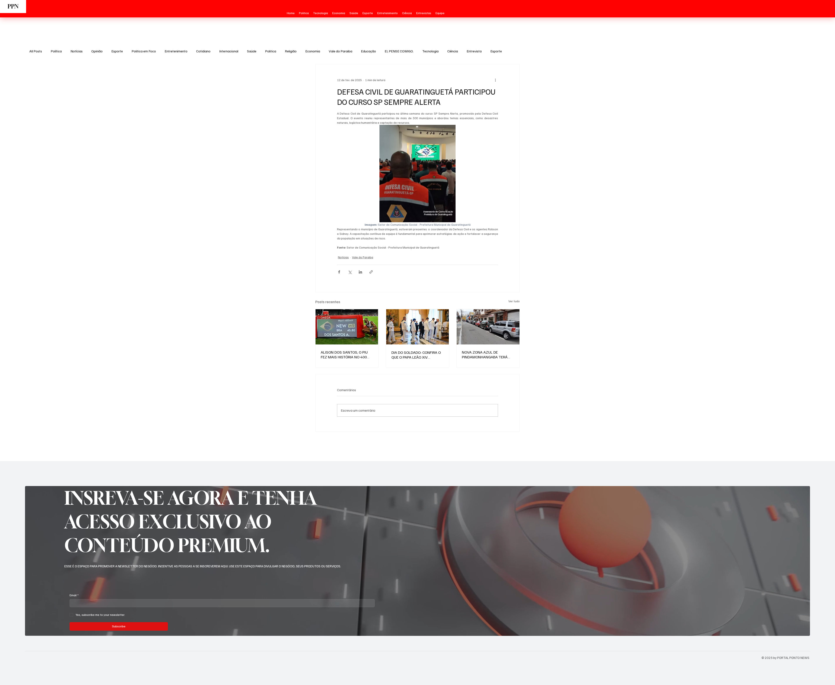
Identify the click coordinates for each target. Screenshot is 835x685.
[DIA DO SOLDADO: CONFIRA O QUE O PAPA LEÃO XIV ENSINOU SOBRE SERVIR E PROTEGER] (417, 326)
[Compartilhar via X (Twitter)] (350, 272)
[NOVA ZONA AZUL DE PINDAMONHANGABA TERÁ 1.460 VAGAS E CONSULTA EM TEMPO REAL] (488, 326)
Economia (312, 51)
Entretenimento (176, 51)
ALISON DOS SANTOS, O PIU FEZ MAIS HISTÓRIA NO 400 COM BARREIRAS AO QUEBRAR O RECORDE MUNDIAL (346, 354)
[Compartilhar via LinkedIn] (360, 272)
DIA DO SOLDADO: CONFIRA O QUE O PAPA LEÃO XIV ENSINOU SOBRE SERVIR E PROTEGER (416, 354)
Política (56, 51)
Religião (291, 51)
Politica (270, 51)
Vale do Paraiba (340, 51)
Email (74, 595)
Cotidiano (203, 51)
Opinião (97, 51)
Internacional (228, 51)
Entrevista (474, 51)
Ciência (452, 51)
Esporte (117, 51)
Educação (368, 51)
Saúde (251, 51)
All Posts (35, 51)
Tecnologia (430, 51)
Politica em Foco (144, 51)
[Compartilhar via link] (371, 272)
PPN (13, 6)
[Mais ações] (495, 80)
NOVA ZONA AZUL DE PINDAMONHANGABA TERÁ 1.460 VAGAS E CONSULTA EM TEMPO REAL (487, 354)
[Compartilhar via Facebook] (339, 272)
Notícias (76, 51)
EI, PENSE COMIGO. (399, 51)
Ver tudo (514, 301)
